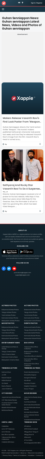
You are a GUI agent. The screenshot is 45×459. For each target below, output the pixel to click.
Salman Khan (6, 372)
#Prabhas (27, 426)
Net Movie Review (7, 410)
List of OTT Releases (8, 429)
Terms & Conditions (19, 455)
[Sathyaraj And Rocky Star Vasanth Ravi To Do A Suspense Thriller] (22, 166)
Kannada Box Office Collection (30, 360)
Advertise (31, 455)
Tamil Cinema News (8, 354)
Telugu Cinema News (9, 351)
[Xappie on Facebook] (4, 269)
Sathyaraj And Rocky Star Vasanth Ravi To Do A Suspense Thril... (21, 189)
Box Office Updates (8, 434)
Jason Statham (7, 389)
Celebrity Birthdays (8, 442)
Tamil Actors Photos (30, 315)
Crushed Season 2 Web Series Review (9, 404)
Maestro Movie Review (9, 407)
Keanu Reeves (6, 386)
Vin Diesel (5, 383)
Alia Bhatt (27, 380)
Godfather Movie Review (32, 420)
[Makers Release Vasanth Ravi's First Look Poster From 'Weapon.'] (22, 99)
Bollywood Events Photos (32, 327)
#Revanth (27, 437)
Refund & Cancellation (35, 453)
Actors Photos (31, 305)
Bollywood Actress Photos (10, 310)
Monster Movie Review (31, 412)
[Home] (4, 3)
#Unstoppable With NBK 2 (32, 443)
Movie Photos (8, 323)
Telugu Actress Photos (9, 312)
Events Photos (31, 323)
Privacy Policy (7, 455)
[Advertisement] (22, 58)
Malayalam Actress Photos (11, 321)
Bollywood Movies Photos (10, 327)
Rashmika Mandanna (31, 372)
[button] (19, 3)
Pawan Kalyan (6, 378)
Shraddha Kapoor (30, 375)
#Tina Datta (28, 440)
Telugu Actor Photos (30, 312)
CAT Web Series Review (9, 400)
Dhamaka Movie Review (32, 405)
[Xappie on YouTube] (14, 269)
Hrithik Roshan (6, 380)
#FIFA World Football (31, 429)
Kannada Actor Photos (31, 318)
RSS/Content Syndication (10, 453)
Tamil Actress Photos (9, 315)
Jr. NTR (4, 375)
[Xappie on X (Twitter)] (9, 269)
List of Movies (6, 432)
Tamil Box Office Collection (33, 356)
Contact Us (39, 455)
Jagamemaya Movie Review (11, 397)
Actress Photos (9, 305)
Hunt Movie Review (30, 402)
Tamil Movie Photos (8, 333)
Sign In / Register (36, 3)
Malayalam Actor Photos (32, 321)
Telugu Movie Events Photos (33, 330)
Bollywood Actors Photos (32, 310)
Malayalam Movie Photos (10, 338)
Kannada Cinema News (10, 357)
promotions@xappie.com (22, 273)
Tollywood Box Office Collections (8, 438)
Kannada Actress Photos (10, 318)
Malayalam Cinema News (10, 360)
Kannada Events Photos (32, 333)
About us (23, 453)
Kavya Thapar (29, 389)
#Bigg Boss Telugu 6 (31, 432)
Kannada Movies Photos (10, 336)
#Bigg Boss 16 (29, 434)
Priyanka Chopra (29, 383)
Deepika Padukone (30, 386)
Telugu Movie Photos (8, 330)
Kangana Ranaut (30, 378)
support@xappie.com (22, 275)
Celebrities (5, 426)
